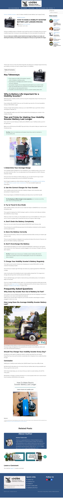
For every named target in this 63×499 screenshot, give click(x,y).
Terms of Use (40, 491)
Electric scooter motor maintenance (17, 182)
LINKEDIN (38, 446)
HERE (37, 448)
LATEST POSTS (21, 448)
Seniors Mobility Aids (15, 8)
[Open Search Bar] (54, 8)
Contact (46, 8)
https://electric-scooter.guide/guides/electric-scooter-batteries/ (17, 421)
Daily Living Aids (24, 8)
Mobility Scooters (12, 14)
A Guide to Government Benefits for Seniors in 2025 (57, 45)
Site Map (50, 491)
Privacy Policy (45, 491)
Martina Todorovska (26, 24)
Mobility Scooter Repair (14, 285)
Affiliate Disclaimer (55, 491)
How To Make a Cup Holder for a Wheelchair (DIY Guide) (33, 456)
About (37, 8)
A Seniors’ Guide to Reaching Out (57, 40)
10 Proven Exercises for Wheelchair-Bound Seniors (17, 456)
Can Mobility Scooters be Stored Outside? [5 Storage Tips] (57, 24)
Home (9, 8)
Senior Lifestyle (31, 8)
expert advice (15, 284)
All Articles (51, 8)
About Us (30, 479)
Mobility (30, 483)
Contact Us (31, 481)
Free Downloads (42, 8)
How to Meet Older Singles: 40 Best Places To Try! (57, 30)
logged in (12, 468)
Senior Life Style (32, 487)
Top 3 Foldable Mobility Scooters (57, 35)
